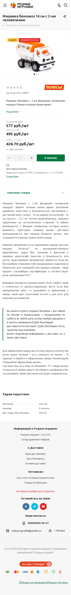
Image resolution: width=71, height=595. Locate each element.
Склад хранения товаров (35, 439)
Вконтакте (26, 506)
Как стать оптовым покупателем (35, 477)
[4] (17, 87)
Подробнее (12, 176)
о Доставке (35, 447)
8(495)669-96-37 (38, 522)
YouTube (43, 506)
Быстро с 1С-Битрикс (33, 564)
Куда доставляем (35, 453)
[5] (21, 87)
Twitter (34, 506)
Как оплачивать (35, 458)
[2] (11, 87)
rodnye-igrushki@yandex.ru (26, 530)
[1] (8, 87)
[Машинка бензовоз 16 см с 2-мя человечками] (35, 55)
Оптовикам (35, 471)
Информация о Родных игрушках (35, 428)
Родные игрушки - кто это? (35, 434)
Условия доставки (35, 463)
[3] (14, 87)
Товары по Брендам (35, 482)
